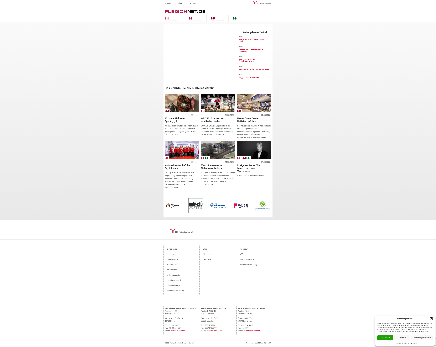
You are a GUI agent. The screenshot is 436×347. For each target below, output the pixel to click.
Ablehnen (402, 338)
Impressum (413, 343)
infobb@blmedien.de (252, 331)
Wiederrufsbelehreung (248, 259)
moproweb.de (172, 259)
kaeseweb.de (172, 265)
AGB (241, 254)
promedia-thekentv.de (175, 291)
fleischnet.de (172, 270)
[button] (431, 319)
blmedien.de (172, 249)
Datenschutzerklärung (402, 343)
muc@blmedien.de (214, 331)
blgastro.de (171, 254)
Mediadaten (208, 254)
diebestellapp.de (173, 285)
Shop (205, 249)
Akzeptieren (385, 338)
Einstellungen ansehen (422, 338)
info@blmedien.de (178, 331)
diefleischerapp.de (174, 280)
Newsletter (207, 259)
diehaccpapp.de (173, 275)
